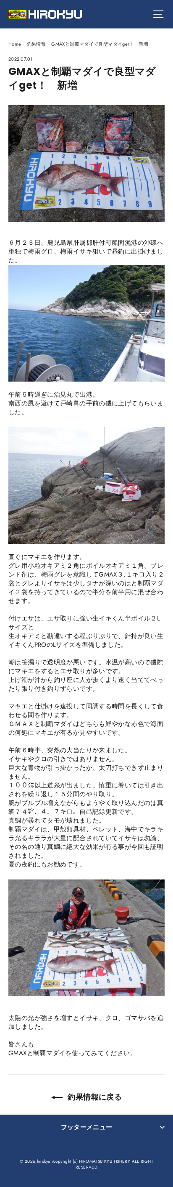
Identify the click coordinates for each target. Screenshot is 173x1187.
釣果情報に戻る (94, 1097)
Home (14, 44)
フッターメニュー (87, 1127)
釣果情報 (36, 44)
